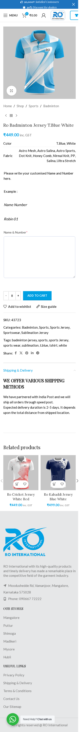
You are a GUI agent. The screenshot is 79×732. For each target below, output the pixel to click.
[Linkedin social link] (32, 353)
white (63, 345)
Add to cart (37, 295)
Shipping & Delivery (17, 683)
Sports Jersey (60, 327)
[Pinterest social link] (27, 353)
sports (43, 340)
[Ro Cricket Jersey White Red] (20, 472)
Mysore (9, 649)
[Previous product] (6, 115)
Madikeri (9, 641)
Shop (20, 106)
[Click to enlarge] (11, 91)
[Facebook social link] (15, 353)
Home (7, 106)
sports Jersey (58, 340)
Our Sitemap (12, 707)
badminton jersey (24, 340)
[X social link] (21, 353)
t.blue (44, 345)
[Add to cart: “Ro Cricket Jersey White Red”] (17, 484)
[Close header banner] (73, 4)
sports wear (11, 345)
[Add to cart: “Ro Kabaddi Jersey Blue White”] (54, 484)
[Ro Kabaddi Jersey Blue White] (58, 472)
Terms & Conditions (17, 691)
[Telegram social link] (38, 353)
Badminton (51, 106)
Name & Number (16, 232)
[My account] (43, 15)
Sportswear (11, 333)
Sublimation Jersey (34, 333)
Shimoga (9, 633)
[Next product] (16, 115)
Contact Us (11, 699)
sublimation (30, 345)
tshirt (53, 345)
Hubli (7, 657)
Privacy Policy (13, 675)
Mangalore (11, 618)
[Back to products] (11, 115)
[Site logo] (58, 15)
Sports (33, 106)
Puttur (8, 625)
